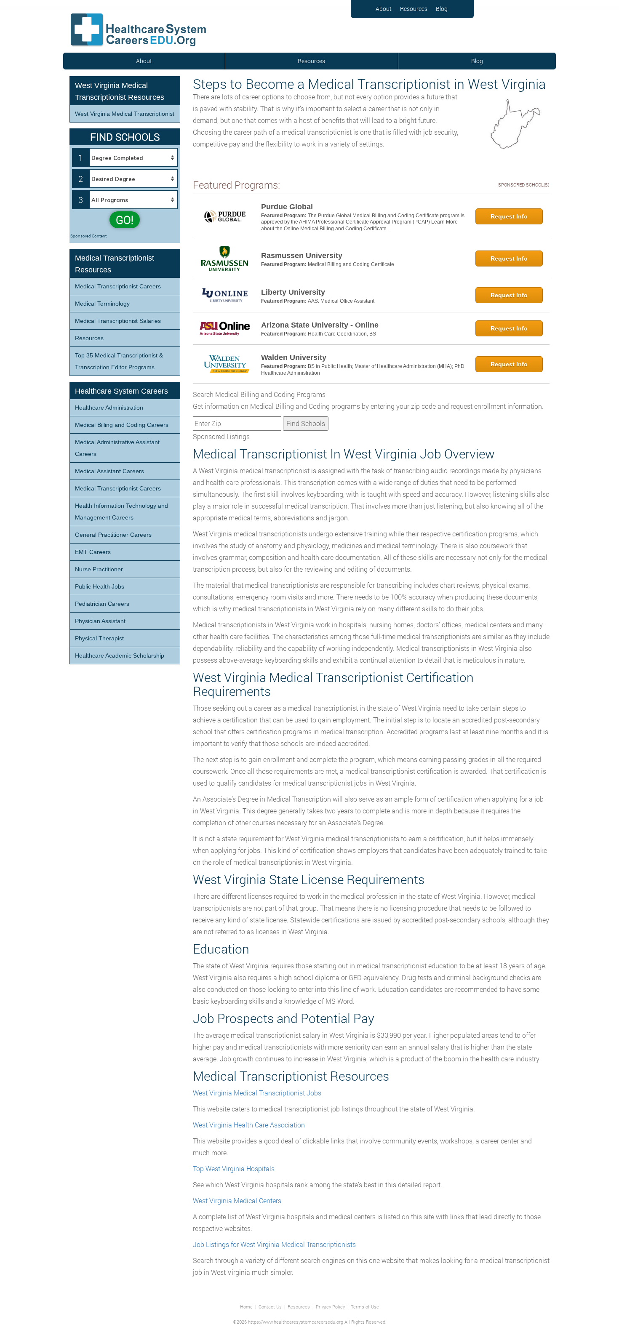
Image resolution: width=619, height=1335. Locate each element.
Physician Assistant (100, 621)
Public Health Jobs (99, 586)
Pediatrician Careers (102, 603)
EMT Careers (93, 552)
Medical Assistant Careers (109, 471)
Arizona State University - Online (320, 325)
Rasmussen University (301, 255)
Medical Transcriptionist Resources (114, 264)
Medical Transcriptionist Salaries (118, 320)
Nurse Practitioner (99, 569)
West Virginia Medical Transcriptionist (124, 113)
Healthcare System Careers (121, 391)
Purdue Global (287, 207)
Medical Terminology (102, 303)
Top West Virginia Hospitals (234, 1168)
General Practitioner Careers (113, 534)
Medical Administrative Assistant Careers (117, 448)
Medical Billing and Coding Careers (121, 424)
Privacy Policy (330, 1306)
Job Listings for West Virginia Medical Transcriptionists (274, 1244)
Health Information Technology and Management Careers (121, 511)
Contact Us (270, 1306)
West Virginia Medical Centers (237, 1200)
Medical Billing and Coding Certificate (351, 264)
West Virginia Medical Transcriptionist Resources (119, 91)
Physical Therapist (99, 638)
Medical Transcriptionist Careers (118, 286)
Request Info (509, 216)
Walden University (293, 357)
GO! (124, 220)
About (384, 9)
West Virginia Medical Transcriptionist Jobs (257, 1092)
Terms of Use (365, 1306)
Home (246, 1306)
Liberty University (293, 292)
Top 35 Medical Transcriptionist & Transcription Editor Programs (119, 361)
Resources (413, 9)
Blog (442, 9)
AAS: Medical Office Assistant (341, 301)
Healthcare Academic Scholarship (119, 655)
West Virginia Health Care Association (249, 1124)
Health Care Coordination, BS (342, 334)
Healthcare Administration (109, 407)
